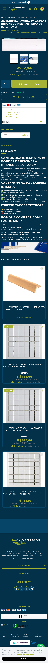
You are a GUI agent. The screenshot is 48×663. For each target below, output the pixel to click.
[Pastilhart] (17, 8)
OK (25, 135)
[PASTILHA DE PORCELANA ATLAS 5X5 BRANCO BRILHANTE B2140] (24, 353)
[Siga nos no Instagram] (31, 588)
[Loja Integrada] (20, 642)
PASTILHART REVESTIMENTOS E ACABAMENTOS (31, 33)
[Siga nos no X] (21, 588)
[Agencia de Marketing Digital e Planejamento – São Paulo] (33, 642)
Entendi (24, 659)
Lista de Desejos (26, 97)
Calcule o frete (7, 129)
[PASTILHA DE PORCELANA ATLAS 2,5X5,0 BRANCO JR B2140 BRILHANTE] (24, 479)
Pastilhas (11, 17)
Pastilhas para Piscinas (26, 17)
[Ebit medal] (6, 624)
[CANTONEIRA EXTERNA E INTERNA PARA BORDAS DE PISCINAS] (24, 293)
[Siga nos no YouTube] (26, 588)
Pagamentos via (19, 2)
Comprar (30, 84)
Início (3, 17)
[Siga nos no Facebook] (16, 588)
